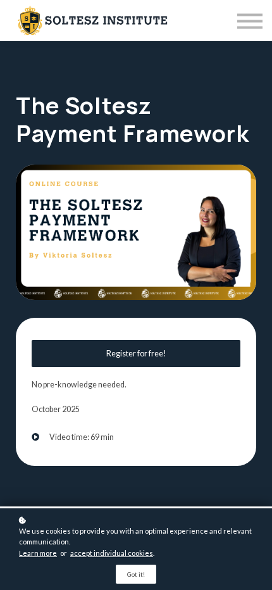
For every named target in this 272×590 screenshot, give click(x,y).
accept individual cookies (111, 553)
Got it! (136, 574)
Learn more (38, 553)
